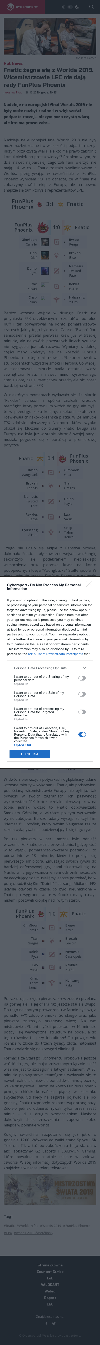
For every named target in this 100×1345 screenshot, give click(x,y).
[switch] (82, 678)
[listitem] (50, 667)
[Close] (91, 585)
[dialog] (50, 672)
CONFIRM (29, 754)
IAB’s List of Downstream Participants (55, 654)
